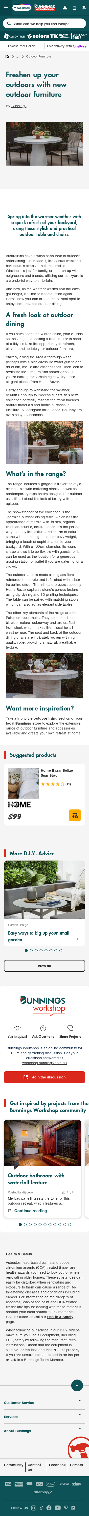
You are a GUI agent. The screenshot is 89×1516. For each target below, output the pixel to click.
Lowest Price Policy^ (22, 46)
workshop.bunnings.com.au (44, 1063)
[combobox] (44, 23)
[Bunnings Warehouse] (44, 9)
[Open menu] (6, 7)
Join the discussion (49, 1077)
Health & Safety (60, 1317)
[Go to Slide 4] (41, 950)
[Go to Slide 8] (60, 950)
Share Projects (70, 1036)
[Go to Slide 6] (50, 950)
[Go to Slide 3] (36, 950)
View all (44, 966)
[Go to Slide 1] (26, 950)
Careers (76, 1465)
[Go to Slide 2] (31, 950)
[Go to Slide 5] (45, 950)
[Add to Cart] (75, 815)
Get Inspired (17, 1036)
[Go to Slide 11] (69, 1224)
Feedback (57, 1465)
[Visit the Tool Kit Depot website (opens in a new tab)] (59, 36)
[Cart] (84, 7)
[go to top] (77, 1385)
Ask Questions (43, 1036)
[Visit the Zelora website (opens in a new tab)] (38, 36)
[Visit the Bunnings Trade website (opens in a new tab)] (78, 36)
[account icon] (65, 7)
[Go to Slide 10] (64, 1224)
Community (13, 1465)
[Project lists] (74, 7)
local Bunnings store (23, 723)
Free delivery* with (59, 46)
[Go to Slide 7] (55, 950)
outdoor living (45, 718)
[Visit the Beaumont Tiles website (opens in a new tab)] (14, 36)
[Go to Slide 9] (59, 1224)
